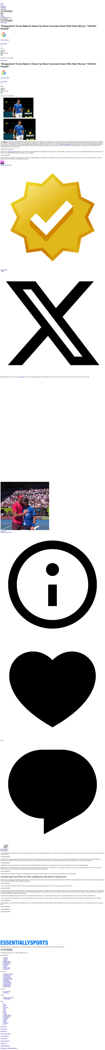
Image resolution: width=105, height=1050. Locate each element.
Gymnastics (6, 1017)
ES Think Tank (6, 991)
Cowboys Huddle (7, 982)
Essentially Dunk (7, 977)
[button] (4, 144)
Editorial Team (6, 961)
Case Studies (5, 19)
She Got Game (6, 976)
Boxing (5, 1005)
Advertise (5, 958)
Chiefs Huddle (6, 981)
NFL (4, 1010)
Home (2, 22)
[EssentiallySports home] (24, 944)
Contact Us (5, 965)
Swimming (5, 1022)
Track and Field (6, 1016)
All (4, 1003)
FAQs (4, 966)
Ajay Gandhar (4, 43)
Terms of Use (6, 969)
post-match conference (13, 151)
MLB (4, 1020)
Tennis (5, 22)
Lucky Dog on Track (8, 973)
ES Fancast (5, 992)
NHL (4, 1024)
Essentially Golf (7, 975)
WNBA (5, 1013)
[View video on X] (49, 529)
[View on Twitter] (52, 374)
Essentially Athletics (7, 979)
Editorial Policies (7, 962)
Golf (4, 1006)
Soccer (4, 1021)
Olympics (5, 1019)
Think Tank (3, 7)
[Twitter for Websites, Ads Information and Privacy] (52, 635)
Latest (2, 3)
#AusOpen (21, 376)
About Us (5, 957)
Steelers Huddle (7, 984)
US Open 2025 (6, 998)
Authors (5, 960)
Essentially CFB (7, 985)
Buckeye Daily (6, 986)
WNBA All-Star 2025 (8, 997)
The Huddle (6, 980)
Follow (2, 271)
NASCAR (5, 1007)
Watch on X (3, 531)
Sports (3, 16)
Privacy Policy (6, 967)
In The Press (6, 964)
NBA (4, 1008)
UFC (4, 1012)
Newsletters (3, 6)
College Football (7, 1015)
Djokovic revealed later (65, 144)
